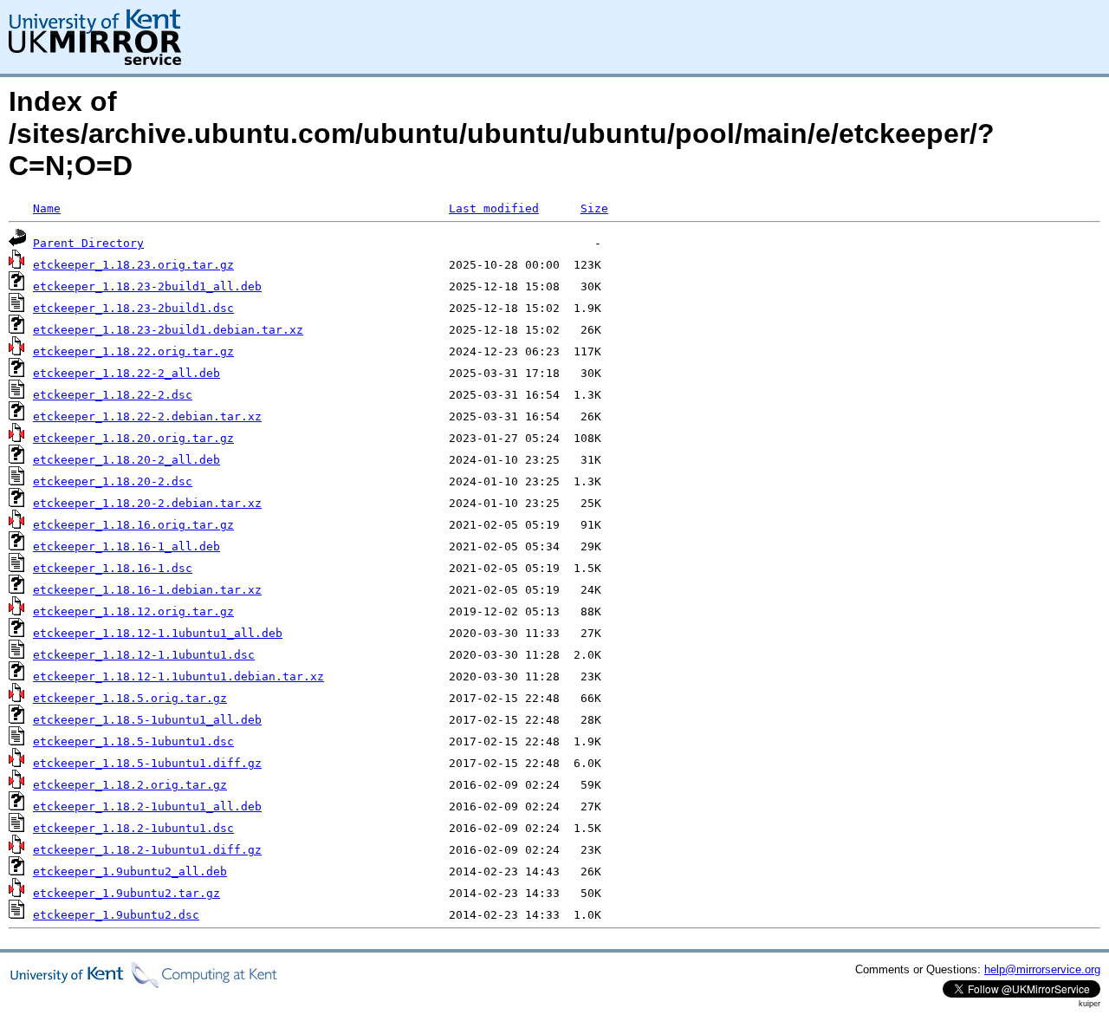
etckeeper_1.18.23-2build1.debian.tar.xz (168, 329)
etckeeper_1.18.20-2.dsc (112, 481)
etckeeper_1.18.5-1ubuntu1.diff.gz (147, 763)
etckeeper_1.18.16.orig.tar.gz (133, 524)
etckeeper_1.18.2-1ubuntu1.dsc (133, 828)
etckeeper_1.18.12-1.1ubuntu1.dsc (144, 654)
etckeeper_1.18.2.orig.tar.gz (130, 784)
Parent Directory (88, 243)
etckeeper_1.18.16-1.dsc (112, 568)
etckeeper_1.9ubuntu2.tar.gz (126, 893)
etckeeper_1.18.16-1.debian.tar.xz (147, 589)
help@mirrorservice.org (1042, 969)
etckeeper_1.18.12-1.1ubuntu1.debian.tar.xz (178, 676)
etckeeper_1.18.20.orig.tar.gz (133, 438)
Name (47, 208)
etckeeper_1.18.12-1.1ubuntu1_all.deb (157, 633)
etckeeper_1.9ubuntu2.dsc (116, 914)
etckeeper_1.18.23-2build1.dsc (133, 308)
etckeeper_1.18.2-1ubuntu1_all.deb (147, 806)
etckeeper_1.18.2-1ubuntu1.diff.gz (147, 849)
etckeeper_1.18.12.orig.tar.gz (133, 611)
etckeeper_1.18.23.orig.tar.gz (133, 264)
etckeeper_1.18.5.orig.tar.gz (130, 698)
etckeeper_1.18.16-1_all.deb (126, 546)
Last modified (494, 208)
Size (594, 208)
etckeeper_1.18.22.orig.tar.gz (133, 351)
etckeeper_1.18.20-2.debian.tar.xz (147, 503)
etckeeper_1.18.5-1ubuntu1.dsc (133, 741)
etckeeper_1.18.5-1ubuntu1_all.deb (147, 719)
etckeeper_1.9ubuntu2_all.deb (130, 871)
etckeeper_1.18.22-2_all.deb (126, 373)
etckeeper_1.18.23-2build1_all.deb (147, 286)
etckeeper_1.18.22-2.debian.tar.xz (147, 416)
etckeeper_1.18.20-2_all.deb (126, 459)
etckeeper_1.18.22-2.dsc (112, 394)
